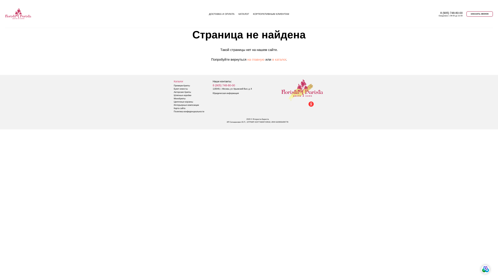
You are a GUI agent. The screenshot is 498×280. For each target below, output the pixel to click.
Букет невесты (181, 89)
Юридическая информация (226, 93)
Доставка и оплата (222, 14)
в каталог (279, 59)
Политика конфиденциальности (189, 111)
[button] (479, 14)
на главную (256, 59)
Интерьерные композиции (186, 105)
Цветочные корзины (183, 102)
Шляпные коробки (182, 95)
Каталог (243, 14)
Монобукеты (180, 98)
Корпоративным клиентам (271, 14)
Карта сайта (179, 108)
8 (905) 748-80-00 (451, 13)
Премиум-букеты (182, 86)
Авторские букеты (182, 92)
